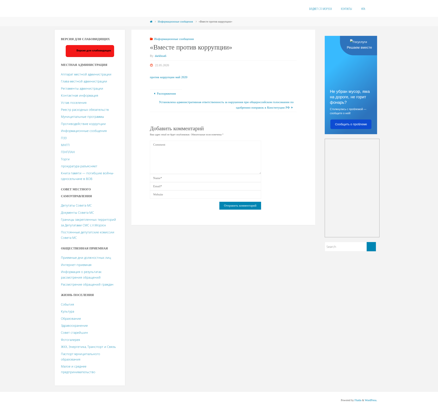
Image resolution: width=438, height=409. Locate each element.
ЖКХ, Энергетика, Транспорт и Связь (88, 347)
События (67, 304)
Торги (65, 159)
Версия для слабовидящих (93, 50)
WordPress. (371, 400)
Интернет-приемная (76, 265)
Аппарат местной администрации (86, 74)
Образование (71, 318)
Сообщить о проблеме (351, 124)
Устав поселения (74, 103)
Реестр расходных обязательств (85, 110)
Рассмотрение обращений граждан (87, 284)
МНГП (65, 145)
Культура (67, 311)
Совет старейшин (74, 332)
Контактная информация (79, 95)
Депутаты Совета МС (76, 205)
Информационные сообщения (175, 21)
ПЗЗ (64, 138)
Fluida (357, 400)
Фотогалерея (70, 340)
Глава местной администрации (84, 81)
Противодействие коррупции (83, 124)
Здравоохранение (74, 325)
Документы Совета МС (77, 212)
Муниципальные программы (82, 117)
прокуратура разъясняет (79, 166)
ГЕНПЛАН (68, 152)
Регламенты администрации (82, 88)
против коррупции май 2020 (168, 77)
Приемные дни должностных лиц (86, 258)
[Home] (151, 21)
